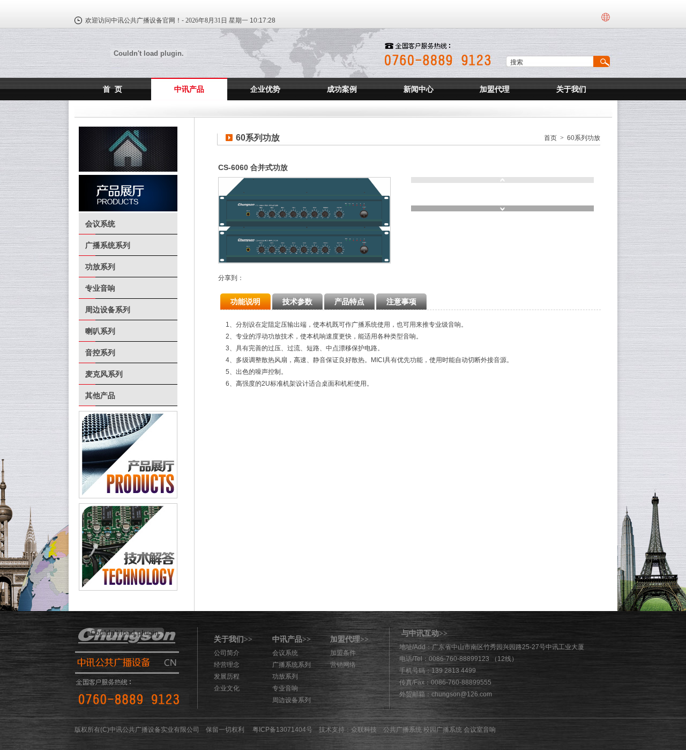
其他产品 (100, 395)
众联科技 (364, 729)
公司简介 (227, 653)
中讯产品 (189, 89)
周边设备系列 (107, 309)
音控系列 (100, 352)
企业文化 (227, 688)
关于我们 (571, 89)
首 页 (112, 89)
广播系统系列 (107, 245)
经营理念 (227, 664)
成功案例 (342, 89)
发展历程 (227, 676)
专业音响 (100, 288)
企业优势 (265, 89)
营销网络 (343, 664)
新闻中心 (419, 89)
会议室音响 (480, 729)
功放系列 (100, 266)
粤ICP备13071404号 (282, 729)
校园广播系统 (442, 729)
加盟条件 (343, 653)
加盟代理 (495, 89)
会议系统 (100, 223)
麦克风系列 (104, 374)
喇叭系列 (100, 331)
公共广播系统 (402, 729)
